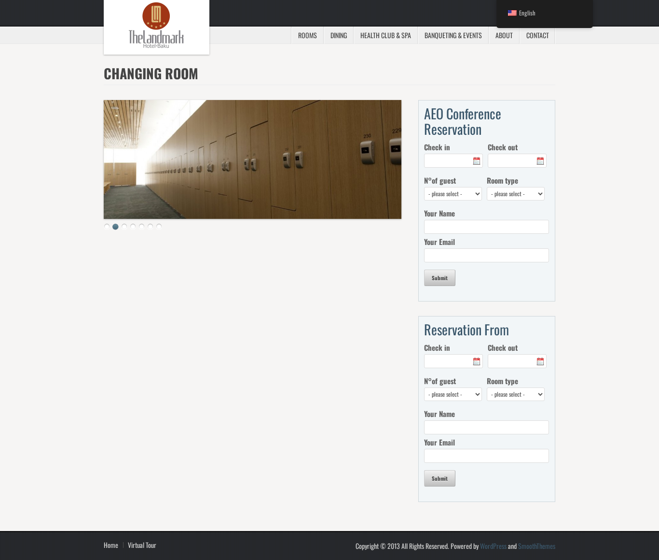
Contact (537, 35)
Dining (338, 35)
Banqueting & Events (453, 35)
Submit (440, 278)
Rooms (307, 35)
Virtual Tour (142, 545)
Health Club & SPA (385, 35)
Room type (502, 180)
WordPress (493, 546)
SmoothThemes (536, 546)
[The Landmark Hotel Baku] (156, 27)
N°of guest (440, 180)
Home (111, 545)
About (504, 35)
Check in (437, 147)
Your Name (439, 213)
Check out (503, 147)
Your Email (439, 241)
